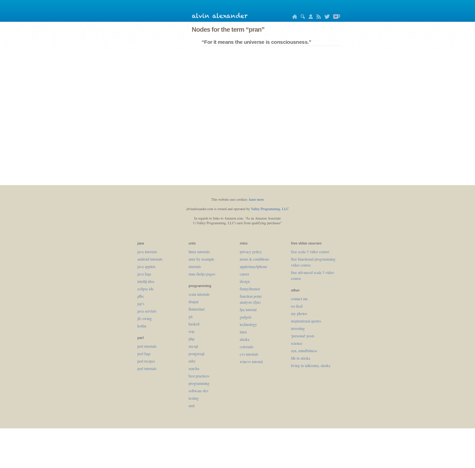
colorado (246, 346)
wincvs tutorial (251, 361)
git (190, 316)
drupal (193, 301)
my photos (299, 313)
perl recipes (146, 361)
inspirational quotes (306, 320)
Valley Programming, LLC (270, 208)
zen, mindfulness (304, 350)
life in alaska (300, 358)
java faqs (144, 273)
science (296, 343)
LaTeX (243, 331)
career (244, 273)
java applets (146, 266)
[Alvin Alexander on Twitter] (326, 17)
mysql (193, 346)
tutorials (195, 266)
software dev (199, 390)
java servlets (146, 311)
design (245, 281)
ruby (192, 361)
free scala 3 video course (310, 251)
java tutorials (147, 251)
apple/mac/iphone (253, 266)
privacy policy (251, 251)
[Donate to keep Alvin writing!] (335, 17)
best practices (199, 375)
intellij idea (145, 281)
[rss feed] (317, 17)
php (191, 338)
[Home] (293, 17)
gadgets (246, 317)
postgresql (196, 353)
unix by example (201, 259)
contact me (299, 298)
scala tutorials (199, 294)
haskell (194, 323)
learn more (256, 199)
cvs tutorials (249, 354)
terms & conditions (254, 259)
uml (191, 405)
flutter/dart (197, 309)
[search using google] (301, 17)
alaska (244, 339)
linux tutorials (199, 251)
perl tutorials (147, 346)
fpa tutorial (248, 309)
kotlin (141, 325)
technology (248, 324)
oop (191, 331)
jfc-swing (144, 318)
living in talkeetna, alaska (310, 365)
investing (298, 328)
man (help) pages (202, 273)
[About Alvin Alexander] (309, 17)
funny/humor (250, 288)
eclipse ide (145, 288)
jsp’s (140, 303)
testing (194, 398)
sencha (194, 368)
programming (199, 383)
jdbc (140, 296)
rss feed (297, 306)
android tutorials (150, 259)
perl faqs (144, 353)
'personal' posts (302, 335)
